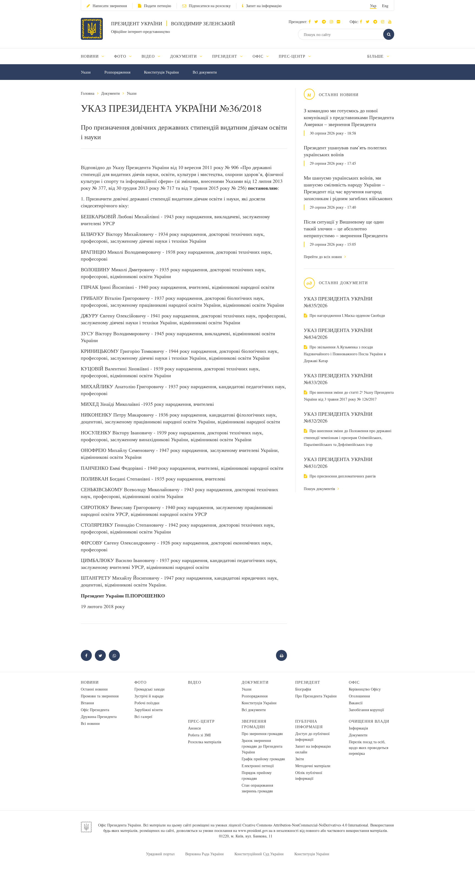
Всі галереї (143, 716)
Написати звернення (110, 5)
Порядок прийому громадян (257, 775)
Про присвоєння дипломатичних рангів (342, 476)
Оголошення (359, 696)
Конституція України (161, 72)
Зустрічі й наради (149, 696)
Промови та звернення (99, 696)
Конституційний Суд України (259, 853)
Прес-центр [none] (293, 56)
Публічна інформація (309, 724)
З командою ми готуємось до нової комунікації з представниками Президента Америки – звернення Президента (349, 117)
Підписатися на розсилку (210, 5)
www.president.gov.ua (255, 830)
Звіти (299, 758)
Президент (307, 682)
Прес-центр (201, 721)
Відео (194, 682)
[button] (317, 21)
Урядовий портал (160, 853)
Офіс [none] (259, 56)
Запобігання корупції (366, 709)
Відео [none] (149, 56)
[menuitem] (95, 56)
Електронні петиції (258, 765)
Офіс (354, 682)
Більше (376, 56)
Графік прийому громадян (263, 758)
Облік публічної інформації (308, 775)
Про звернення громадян (262, 733)
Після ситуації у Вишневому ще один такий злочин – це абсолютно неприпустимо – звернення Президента (346, 228)
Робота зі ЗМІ (199, 734)
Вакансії (356, 702)
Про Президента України (316, 696)
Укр (373, 5)
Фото (140, 682)
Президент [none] (225, 56)
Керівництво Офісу (365, 689)
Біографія (303, 689)
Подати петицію (157, 5)
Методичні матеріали (312, 765)
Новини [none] (90, 56)
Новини (90, 682)
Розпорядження (117, 72)
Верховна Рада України (204, 853)
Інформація (358, 728)
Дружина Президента (99, 716)
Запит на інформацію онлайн (313, 749)
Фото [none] (121, 56)
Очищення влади (369, 721)
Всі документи (205, 72)
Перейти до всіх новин (323, 256)
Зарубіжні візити (148, 709)
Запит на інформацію (263, 5)
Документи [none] (184, 56)
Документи (110, 93)
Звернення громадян (254, 724)
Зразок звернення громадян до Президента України (262, 746)
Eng (385, 5)
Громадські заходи (149, 689)
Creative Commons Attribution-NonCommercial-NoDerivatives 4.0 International (305, 825)
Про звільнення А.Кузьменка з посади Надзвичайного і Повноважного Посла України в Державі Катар (345, 353)
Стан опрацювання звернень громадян (257, 788)
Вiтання (87, 702)
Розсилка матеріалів (204, 741)
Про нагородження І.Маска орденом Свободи (346, 315)
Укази (86, 72)
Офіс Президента (95, 709)
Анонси (194, 728)
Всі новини (90, 723)
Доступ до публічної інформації (312, 736)
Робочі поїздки (146, 702)
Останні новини (94, 689)
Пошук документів (320, 488)
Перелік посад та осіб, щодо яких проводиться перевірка (368, 747)
